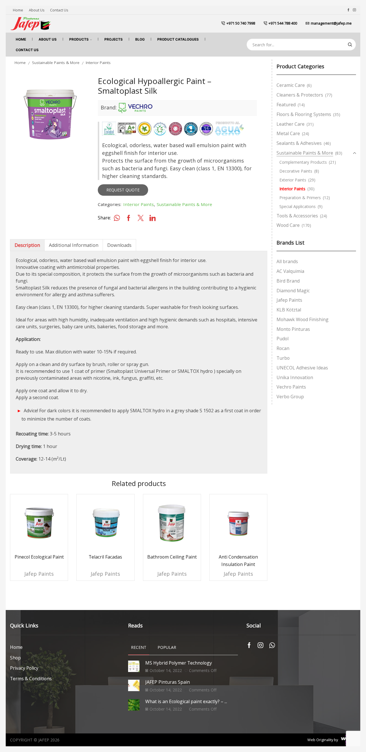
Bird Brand (288, 281)
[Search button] (350, 44)
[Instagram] (354, 10)
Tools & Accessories (297, 216)
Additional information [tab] (73, 245)
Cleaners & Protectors (300, 95)
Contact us (59, 10)
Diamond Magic (293, 290)
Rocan (283, 348)
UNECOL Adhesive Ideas (302, 368)
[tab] (27, 245)
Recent (138, 647)
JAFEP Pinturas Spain (167, 682)
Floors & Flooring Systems (304, 114)
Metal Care (288, 133)
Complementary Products (303, 162)
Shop (15, 658)
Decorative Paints (295, 171)
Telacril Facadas (105, 557)
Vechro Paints (291, 387)
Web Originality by (322, 739)
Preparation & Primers (300, 197)
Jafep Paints (39, 573)
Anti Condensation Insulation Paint (238, 560)
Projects (113, 39)
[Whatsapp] (272, 645)
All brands (287, 261)
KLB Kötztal (289, 310)
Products (79, 39)
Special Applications (297, 206)
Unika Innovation (295, 377)
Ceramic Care (291, 85)
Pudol (283, 338)
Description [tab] (27, 245)
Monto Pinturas (293, 329)
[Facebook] (348, 10)
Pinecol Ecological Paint (39, 557)
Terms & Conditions (31, 678)
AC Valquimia (290, 271)
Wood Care (288, 225)
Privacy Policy (24, 668)
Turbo (283, 358)
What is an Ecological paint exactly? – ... (186, 701)
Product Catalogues (178, 39)
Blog (140, 39)
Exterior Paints (292, 180)
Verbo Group (290, 396)
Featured (286, 104)
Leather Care (291, 124)
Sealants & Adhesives (299, 143)
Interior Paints (98, 62)
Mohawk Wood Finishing (303, 319)
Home (18, 10)
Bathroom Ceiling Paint (172, 557)
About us (36, 10)
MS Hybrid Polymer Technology (178, 663)
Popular (167, 647)
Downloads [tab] (119, 245)
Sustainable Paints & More (55, 62)
